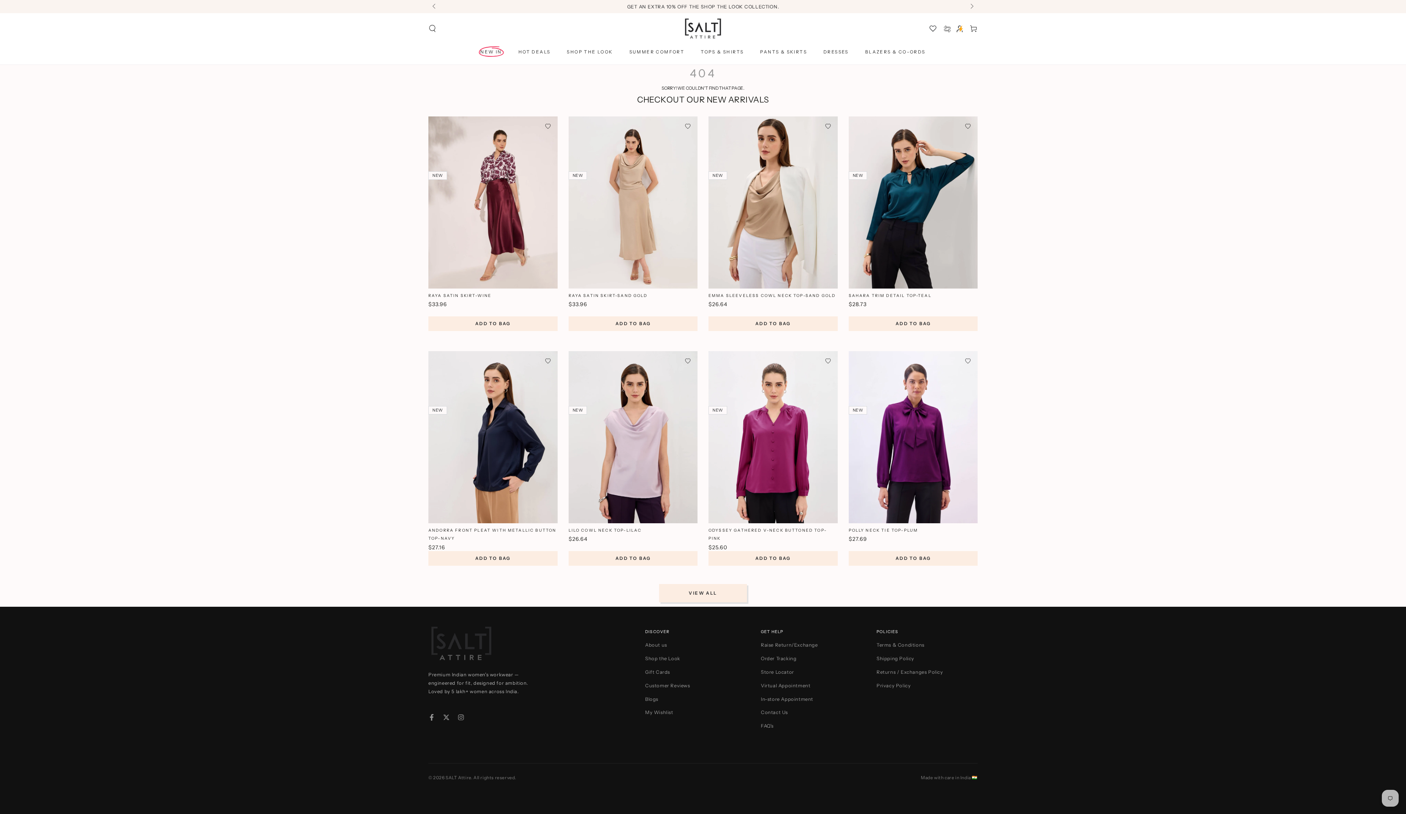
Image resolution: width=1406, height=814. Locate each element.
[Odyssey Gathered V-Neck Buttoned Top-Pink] (773, 437)
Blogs (651, 699)
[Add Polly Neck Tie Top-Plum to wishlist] (968, 361)
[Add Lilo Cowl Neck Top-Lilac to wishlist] (688, 361)
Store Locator (777, 672)
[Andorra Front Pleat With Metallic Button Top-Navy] (493, 437)
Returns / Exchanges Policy (910, 672)
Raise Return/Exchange (789, 645)
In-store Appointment (787, 699)
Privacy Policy (894, 685)
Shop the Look (662, 658)
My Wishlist (659, 712)
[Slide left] (434, 6)
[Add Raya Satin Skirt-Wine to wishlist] (548, 126)
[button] (432, 29)
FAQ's (767, 726)
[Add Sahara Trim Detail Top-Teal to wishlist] (968, 126)
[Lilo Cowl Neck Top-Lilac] (633, 437)
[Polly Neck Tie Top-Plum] (913, 437)
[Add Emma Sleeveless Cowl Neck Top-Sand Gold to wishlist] (828, 126)
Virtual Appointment (785, 685)
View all (703, 593)
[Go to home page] (703, 29)
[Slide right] (971, 6)
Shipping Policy (895, 658)
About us (656, 645)
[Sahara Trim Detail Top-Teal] (913, 202)
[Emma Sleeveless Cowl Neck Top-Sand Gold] (773, 202)
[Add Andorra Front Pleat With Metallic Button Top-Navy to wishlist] (548, 361)
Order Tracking (778, 658)
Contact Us (774, 712)
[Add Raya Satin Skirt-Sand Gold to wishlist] (688, 126)
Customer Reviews (667, 685)
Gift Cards (657, 672)
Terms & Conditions (901, 645)
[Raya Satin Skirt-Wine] (493, 202)
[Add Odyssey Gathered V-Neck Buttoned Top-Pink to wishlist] (828, 361)
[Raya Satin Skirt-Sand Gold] (633, 202)
